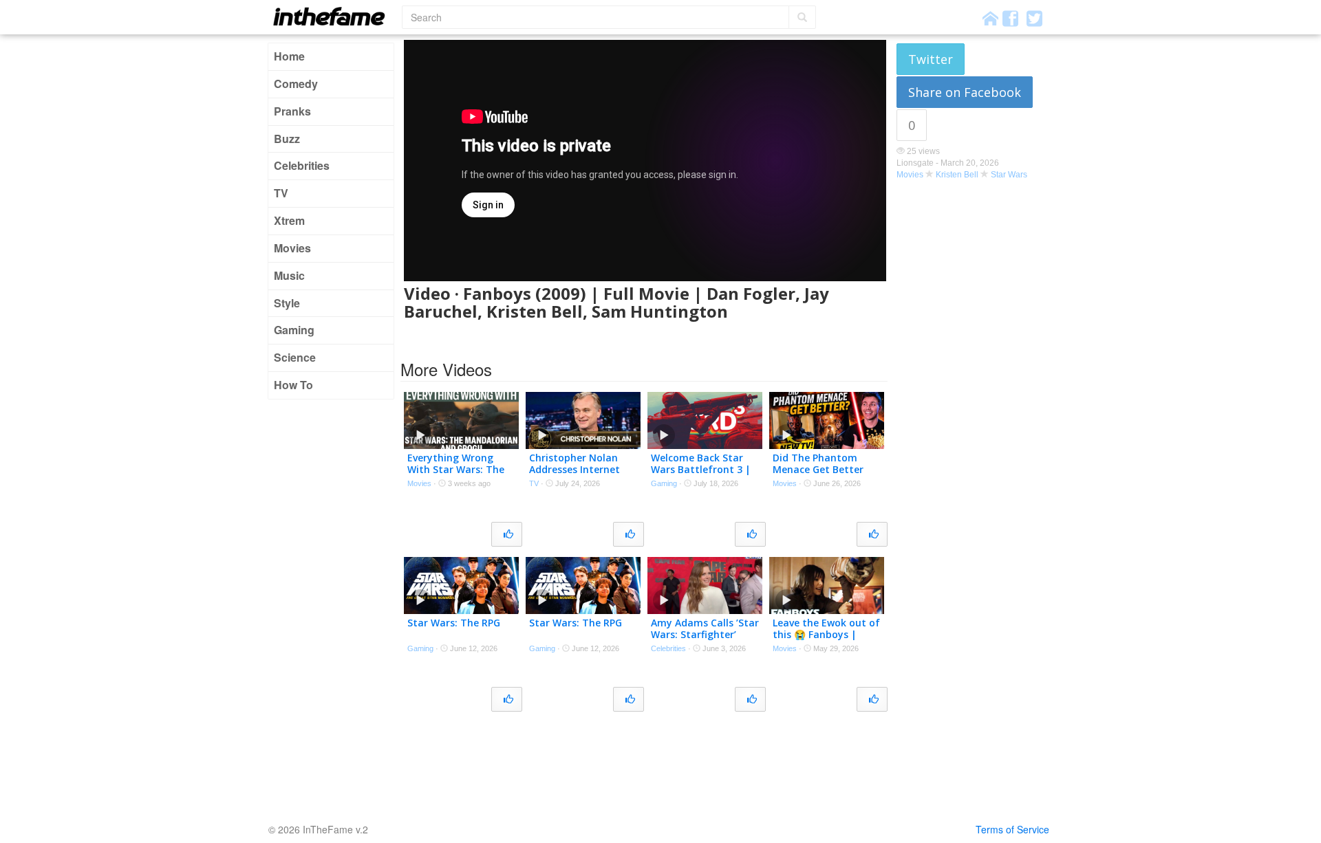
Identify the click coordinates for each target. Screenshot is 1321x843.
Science (295, 357)
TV (281, 193)
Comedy (296, 83)
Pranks (292, 111)
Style (287, 303)
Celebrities (302, 165)
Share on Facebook (964, 92)
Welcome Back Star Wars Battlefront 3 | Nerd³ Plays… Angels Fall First (701, 475)
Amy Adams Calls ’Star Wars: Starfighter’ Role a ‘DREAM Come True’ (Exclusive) (705, 640)
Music (289, 275)
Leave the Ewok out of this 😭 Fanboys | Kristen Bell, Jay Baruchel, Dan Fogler (826, 640)
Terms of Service (1012, 829)
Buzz (287, 138)
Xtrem (289, 220)
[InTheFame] (333, 16)
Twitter (930, 59)
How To (293, 385)
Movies (292, 248)
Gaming (294, 330)
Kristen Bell (957, 174)
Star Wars (1009, 174)
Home (289, 56)
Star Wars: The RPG (453, 622)
